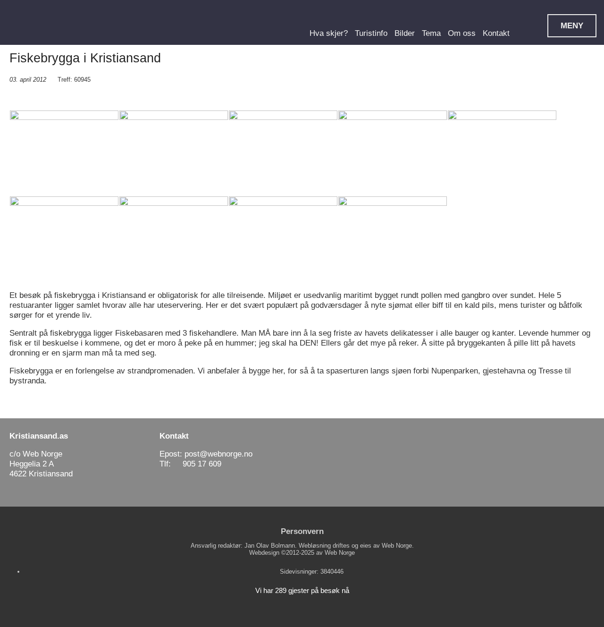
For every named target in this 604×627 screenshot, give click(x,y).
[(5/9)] (502, 152)
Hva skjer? (329, 33)
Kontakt (496, 33)
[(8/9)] (283, 238)
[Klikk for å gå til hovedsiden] (52, 23)
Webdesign (264, 552)
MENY (572, 25)
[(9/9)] (392, 238)
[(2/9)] (173, 152)
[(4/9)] (392, 152)
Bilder (404, 33)
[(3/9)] (283, 152)
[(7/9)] (173, 238)
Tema (431, 33)
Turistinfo (371, 33)
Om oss (462, 33)
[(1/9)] (64, 152)
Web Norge (340, 552)
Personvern (302, 531)
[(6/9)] (64, 238)
